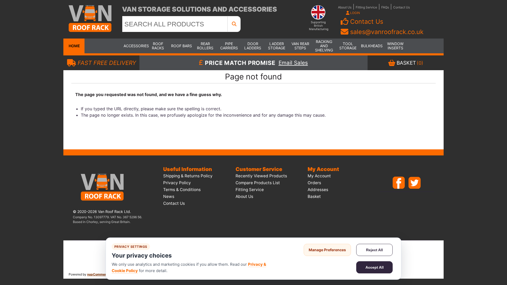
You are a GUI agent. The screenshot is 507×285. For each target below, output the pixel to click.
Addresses (318, 189)
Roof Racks (158, 45)
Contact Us (401, 7)
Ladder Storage (276, 45)
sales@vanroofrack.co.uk (387, 32)
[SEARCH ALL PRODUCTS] (234, 24)
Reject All (374, 250)
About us (244, 196)
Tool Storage (347, 45)
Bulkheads (371, 46)
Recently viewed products (261, 175)
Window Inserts (395, 45)
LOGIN (354, 13)
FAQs (385, 7)
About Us (344, 7)
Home (74, 46)
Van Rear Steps (300, 45)
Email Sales (293, 63)
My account (319, 175)
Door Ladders (252, 45)
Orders (314, 182)
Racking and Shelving (324, 45)
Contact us (174, 203)
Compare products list (258, 182)
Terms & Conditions (182, 189)
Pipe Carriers (229, 45)
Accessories (134, 46)
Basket (314, 196)
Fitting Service (366, 7)
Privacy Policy (177, 182)
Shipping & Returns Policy (188, 175)
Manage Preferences (327, 250)
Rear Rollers (205, 45)
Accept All (374, 267)
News (168, 196)
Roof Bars (181, 46)
